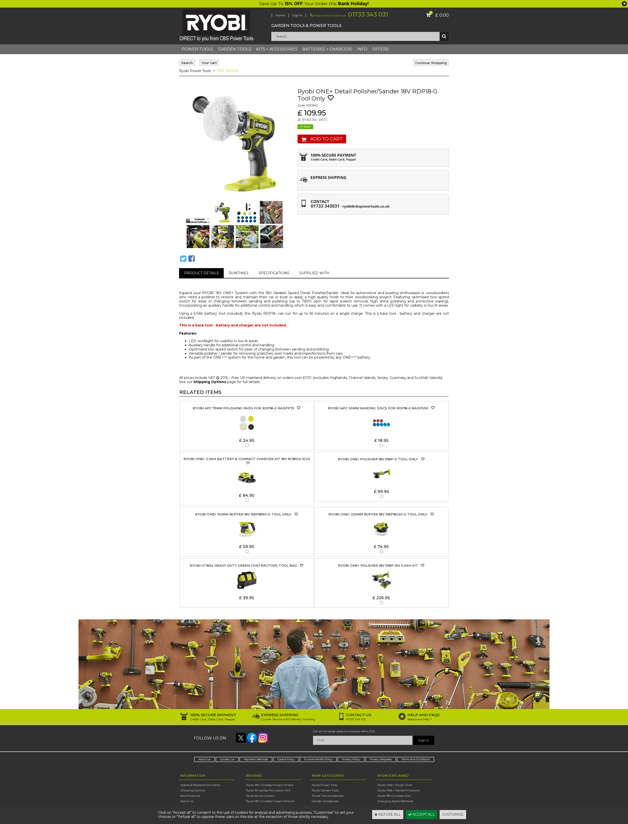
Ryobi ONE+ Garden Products (398, 790)
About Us (204, 759)
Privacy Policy (351, 759)
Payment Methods (256, 759)
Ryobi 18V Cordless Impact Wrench (270, 801)
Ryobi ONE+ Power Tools (395, 785)
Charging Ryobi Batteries (395, 801)
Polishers (228, 71)
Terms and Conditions (415, 759)
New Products (190, 796)
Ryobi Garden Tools (325, 790)
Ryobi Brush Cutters (260, 796)
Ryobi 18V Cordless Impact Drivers (269, 785)
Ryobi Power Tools (195, 71)
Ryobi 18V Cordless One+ (394, 796)
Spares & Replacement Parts (200, 785)
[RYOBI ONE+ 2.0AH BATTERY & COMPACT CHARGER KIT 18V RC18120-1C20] (246, 463)
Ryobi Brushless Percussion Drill (268, 790)
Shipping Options (209, 382)
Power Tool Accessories (327, 796)
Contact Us (227, 759)
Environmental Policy (318, 759)
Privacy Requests (381, 759)
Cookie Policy (286, 759)
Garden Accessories (325, 801)
